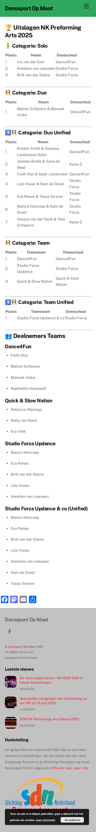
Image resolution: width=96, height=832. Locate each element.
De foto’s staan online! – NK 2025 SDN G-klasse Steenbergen (52, 680)
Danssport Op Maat (21, 646)
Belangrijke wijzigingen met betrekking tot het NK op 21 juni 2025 (53, 700)
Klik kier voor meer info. (70, 768)
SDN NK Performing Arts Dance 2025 (49, 719)
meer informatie (45, 820)
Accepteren (72, 820)
